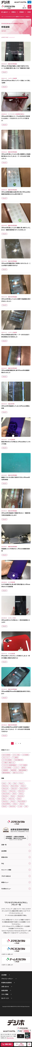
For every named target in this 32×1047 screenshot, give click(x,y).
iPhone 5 (14, 793)
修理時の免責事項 (6, 982)
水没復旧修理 (5, 770)
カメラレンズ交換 (16, 754)
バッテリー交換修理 (23, 765)
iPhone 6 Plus (5, 796)
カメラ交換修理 (25, 754)
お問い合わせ (5, 986)
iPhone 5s (21, 793)
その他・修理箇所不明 (18, 760)
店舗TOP (5, 12)
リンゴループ (16, 767)
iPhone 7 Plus (11, 798)
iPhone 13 (4, 791)
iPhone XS (4, 806)
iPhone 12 (23, 785)
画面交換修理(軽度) (23, 770)
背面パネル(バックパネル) (17, 772)
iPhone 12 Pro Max (23, 788)
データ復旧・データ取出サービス (8, 762)
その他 (26, 806)
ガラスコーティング (5, 757)
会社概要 (3, 975)
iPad (9, 783)
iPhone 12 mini (5, 788)
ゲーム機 (20, 806)
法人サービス (5, 998)
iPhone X (15, 803)
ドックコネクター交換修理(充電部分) (9, 765)
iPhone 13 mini (12, 791)
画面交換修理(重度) (6, 772)
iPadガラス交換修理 (6, 754)
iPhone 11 (21, 783)
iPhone (15, 783)
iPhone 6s (13, 796)
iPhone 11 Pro (5, 785)
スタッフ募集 (4, 994)
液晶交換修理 (13, 770)
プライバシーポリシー (7, 979)
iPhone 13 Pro (21, 791)
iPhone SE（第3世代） (6, 803)
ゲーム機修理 (15, 757)
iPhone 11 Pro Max (14, 785)
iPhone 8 (19, 798)
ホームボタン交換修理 (6, 767)
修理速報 (21, 12)
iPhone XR (4, 72)
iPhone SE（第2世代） (22, 801)
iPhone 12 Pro (14, 788)
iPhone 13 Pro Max (6, 793)
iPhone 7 (4, 798)
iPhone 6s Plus (20, 796)
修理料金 (14, 12)
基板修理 (23, 767)
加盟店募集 (4, 990)
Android (4, 783)
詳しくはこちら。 (10, 1038)
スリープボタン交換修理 (6, 760)
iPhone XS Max (12, 806)
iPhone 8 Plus (5, 801)
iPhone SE (13, 801)
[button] (20, 1036)
